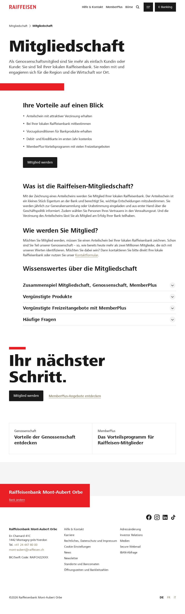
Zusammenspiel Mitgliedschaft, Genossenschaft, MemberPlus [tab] (90, 285)
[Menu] (148, 7)
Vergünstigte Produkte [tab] (47, 296)
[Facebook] (149, 517)
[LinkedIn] (165, 517)
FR (168, 597)
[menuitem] (92, 7)
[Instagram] (157, 517)
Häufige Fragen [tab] (39, 319)
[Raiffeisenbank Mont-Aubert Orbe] (23, 7)
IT (175, 597)
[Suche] (137, 7)
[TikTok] (173, 517)
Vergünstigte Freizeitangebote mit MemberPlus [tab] (74, 308)
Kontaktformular (86, 255)
